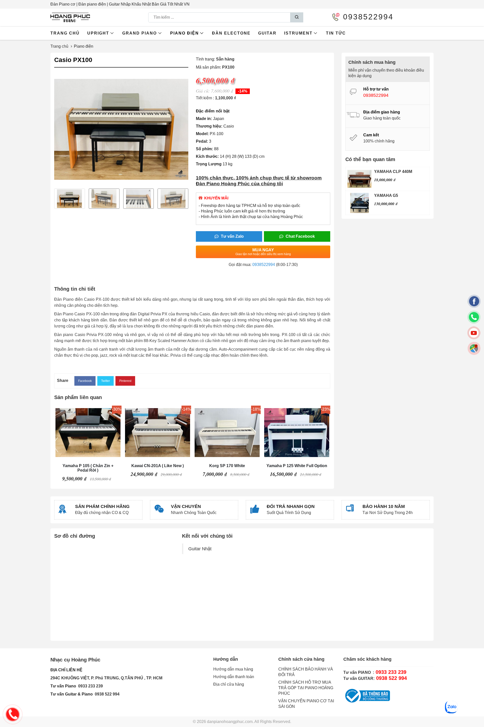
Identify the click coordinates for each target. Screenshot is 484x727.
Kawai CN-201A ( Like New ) (157, 466)
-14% (242, 91)
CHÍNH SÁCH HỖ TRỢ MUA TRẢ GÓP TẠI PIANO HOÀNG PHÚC (305, 687)
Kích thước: (207, 156)
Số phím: (204, 149)
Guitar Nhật (199, 548)
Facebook (85, 381)
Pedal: (202, 141)
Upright (98, 33)
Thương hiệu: (209, 126)
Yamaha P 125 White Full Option (296, 466)
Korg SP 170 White (227, 466)
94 (117, 694)
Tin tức (336, 33)
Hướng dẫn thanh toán (233, 677)
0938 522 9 (105, 694)
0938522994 (263, 264)
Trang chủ (65, 33)
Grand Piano (139, 33)
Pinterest (125, 381)
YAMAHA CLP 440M (393, 171)
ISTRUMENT (298, 33)
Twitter (105, 381)
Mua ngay (263, 252)
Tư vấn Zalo (232, 236)
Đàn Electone (231, 33)
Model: (202, 134)
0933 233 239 (90, 686)
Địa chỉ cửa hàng (228, 684)
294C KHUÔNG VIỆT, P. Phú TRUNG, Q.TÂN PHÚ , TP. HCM (106, 678)
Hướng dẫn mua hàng (233, 669)
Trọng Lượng (209, 164)
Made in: (204, 118)
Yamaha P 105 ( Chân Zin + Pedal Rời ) (88, 468)
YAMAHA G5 (386, 195)
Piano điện (184, 33)
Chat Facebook (300, 236)
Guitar (267, 33)
